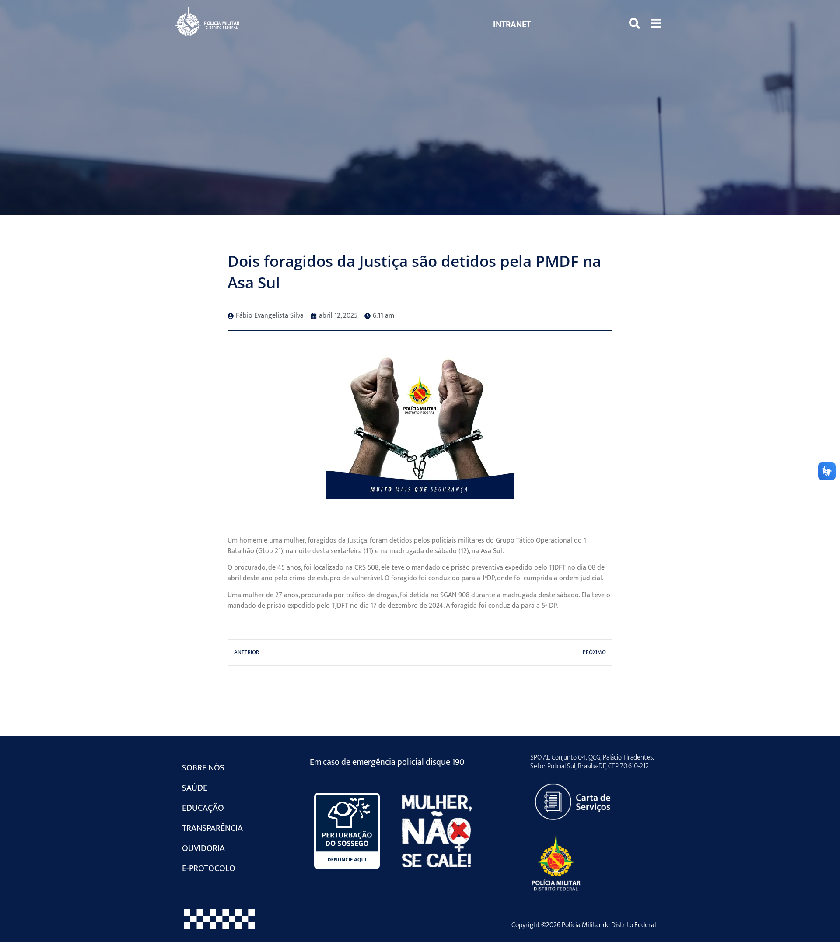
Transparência (212, 828)
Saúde (194, 788)
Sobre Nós (203, 767)
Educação (203, 808)
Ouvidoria (203, 848)
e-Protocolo (208, 868)
